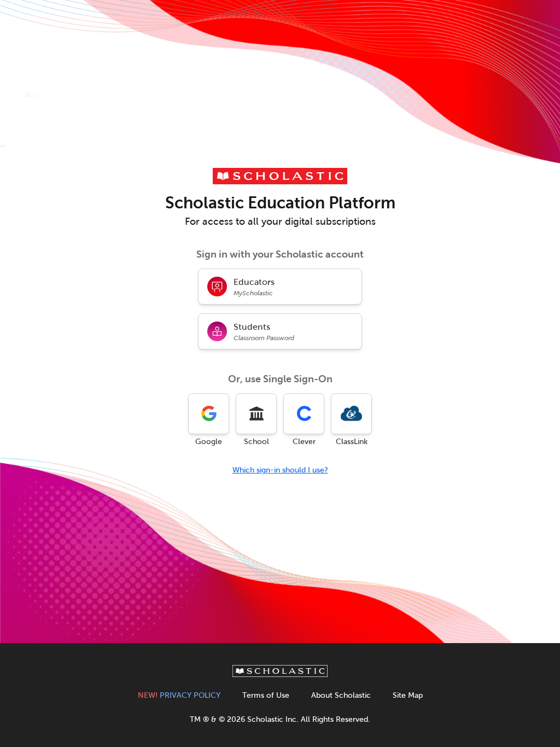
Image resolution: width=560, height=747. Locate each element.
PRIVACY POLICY (179, 695)
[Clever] (303, 413)
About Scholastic (341, 695)
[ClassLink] (351, 413)
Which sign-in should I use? (280, 470)
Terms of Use (265, 695)
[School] (256, 413)
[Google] (208, 413)
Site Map (408, 695)
